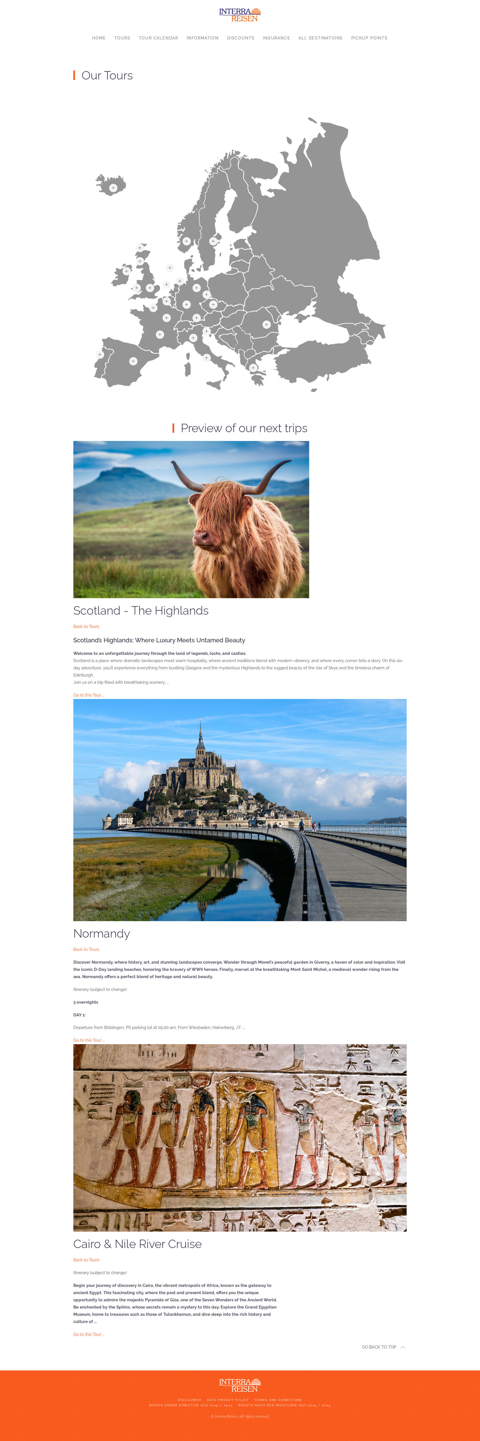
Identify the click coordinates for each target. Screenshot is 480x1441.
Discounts (241, 38)
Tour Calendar (158, 38)
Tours (122, 38)
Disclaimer (189, 1400)
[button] (140, 248)
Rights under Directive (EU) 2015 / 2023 (191, 1405)
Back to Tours (86, 626)
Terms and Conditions (278, 1400)
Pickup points (369, 38)
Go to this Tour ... (89, 695)
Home (99, 38)
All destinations (321, 38)
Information (203, 38)
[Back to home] (240, 13)
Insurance (276, 38)
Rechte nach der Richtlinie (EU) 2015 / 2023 (284, 1405)
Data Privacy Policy (228, 1400)
